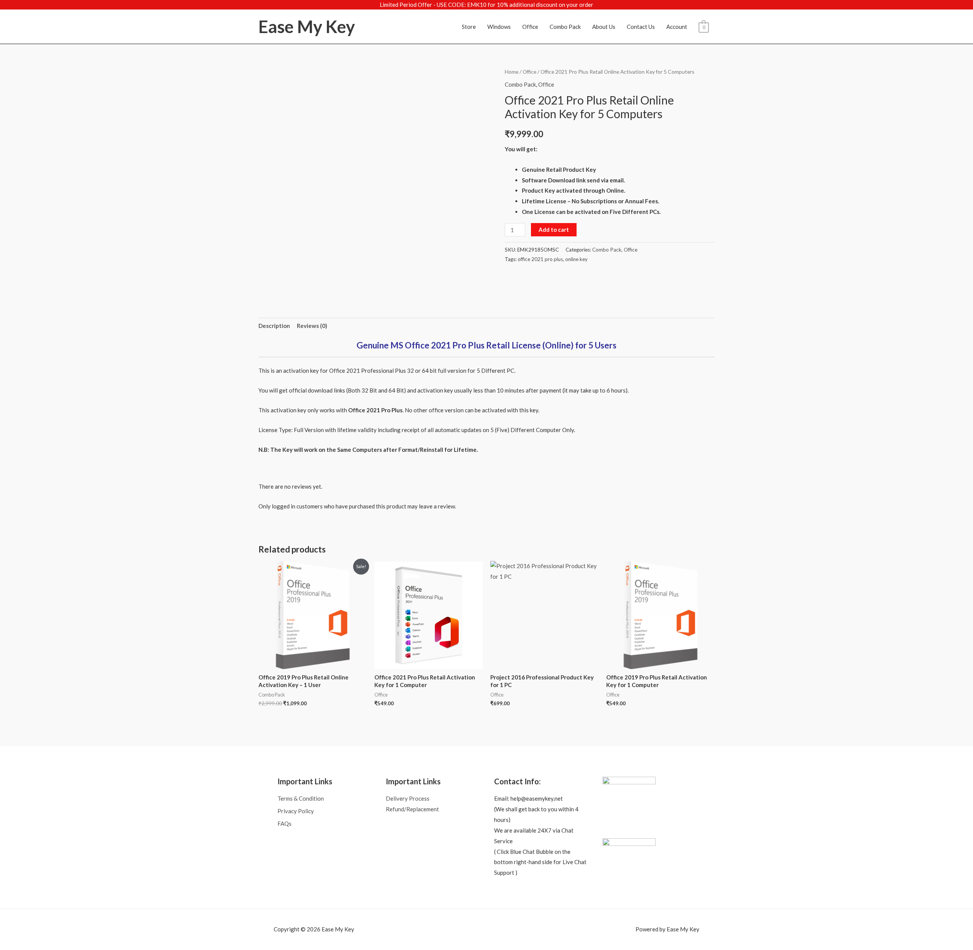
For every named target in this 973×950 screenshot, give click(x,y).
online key (576, 259)
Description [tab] (274, 325)
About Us (603, 26)
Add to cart (554, 229)
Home (511, 71)
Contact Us (641, 26)
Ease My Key (306, 26)
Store (469, 26)
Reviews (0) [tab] (312, 325)
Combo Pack (565, 26)
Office (530, 26)
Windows (499, 26)
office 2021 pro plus (540, 259)
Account (676, 26)
